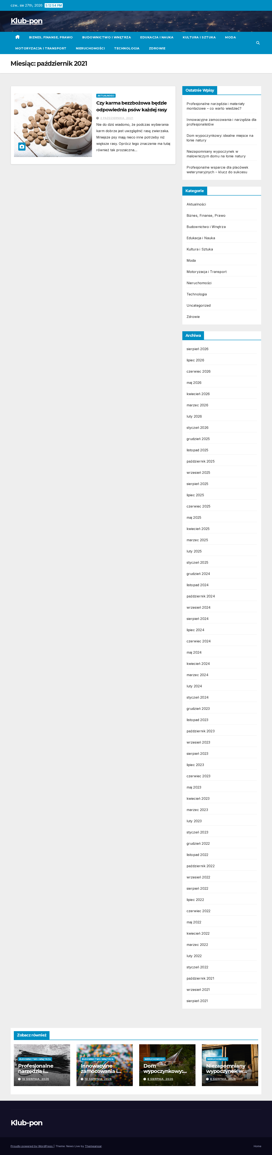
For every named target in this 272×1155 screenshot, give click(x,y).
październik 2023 (201, 731)
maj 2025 (194, 517)
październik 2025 (201, 461)
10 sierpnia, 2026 (35, 1079)
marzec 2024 (197, 675)
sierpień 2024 (198, 619)
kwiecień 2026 (198, 394)
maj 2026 (194, 382)
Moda (230, 37)
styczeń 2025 (197, 562)
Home (257, 1146)
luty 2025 (194, 551)
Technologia (127, 48)
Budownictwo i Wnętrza (106, 37)
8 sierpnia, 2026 (160, 1079)
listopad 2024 (198, 585)
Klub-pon (26, 20)
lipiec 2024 (195, 630)
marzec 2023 (197, 810)
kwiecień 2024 (198, 663)
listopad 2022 (197, 855)
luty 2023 (194, 821)
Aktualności (106, 95)
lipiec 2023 (195, 765)
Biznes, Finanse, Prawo (51, 37)
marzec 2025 (197, 540)
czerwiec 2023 (199, 776)
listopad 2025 (197, 450)
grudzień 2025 (198, 439)
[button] (258, 43)
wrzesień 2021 (198, 989)
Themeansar (93, 1146)
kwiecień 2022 (198, 933)
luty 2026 (194, 416)
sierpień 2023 (197, 753)
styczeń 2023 (197, 832)
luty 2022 (194, 956)
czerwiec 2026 (199, 371)
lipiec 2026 (195, 360)
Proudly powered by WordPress (32, 1146)
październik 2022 (201, 866)
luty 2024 (194, 686)
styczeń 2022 (197, 967)
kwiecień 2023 (198, 798)
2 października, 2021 (116, 118)
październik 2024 (201, 596)
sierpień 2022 (197, 888)
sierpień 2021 (197, 1001)
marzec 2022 (197, 944)
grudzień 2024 (198, 574)
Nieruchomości (90, 48)
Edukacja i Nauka (156, 37)
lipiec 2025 (195, 495)
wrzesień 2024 (199, 607)
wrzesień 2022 (198, 877)
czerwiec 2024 (199, 641)
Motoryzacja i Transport (41, 48)
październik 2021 (200, 978)
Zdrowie (157, 48)
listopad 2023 (197, 720)
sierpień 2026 (198, 349)
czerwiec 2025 (199, 506)
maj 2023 (194, 787)
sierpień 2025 (197, 484)
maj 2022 (194, 922)
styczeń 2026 (197, 427)
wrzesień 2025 (198, 472)
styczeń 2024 (198, 697)
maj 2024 (194, 652)
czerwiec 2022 (199, 911)
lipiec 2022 (195, 900)
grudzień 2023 (198, 708)
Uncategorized (199, 305)
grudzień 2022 (198, 843)
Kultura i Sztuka (199, 37)
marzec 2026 (197, 405)
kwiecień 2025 (198, 529)
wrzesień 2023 (198, 742)
